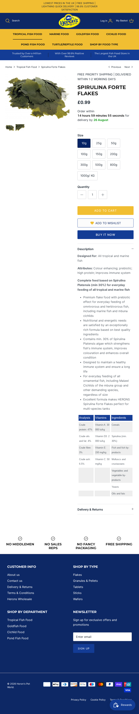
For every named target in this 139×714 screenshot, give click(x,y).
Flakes (77, 575)
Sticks (77, 593)
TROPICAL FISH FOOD (27, 34)
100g (84, 154)
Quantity (83, 187)
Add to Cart (105, 210)
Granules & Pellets (85, 581)
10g (84, 143)
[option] (37, 96)
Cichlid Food (15, 632)
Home (8, 66)
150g (99, 154)
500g (98, 164)
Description (85, 249)
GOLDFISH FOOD (87, 34)
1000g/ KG (87, 175)
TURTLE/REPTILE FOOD (67, 44)
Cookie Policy (98, 699)
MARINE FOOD (59, 34)
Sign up (84, 648)
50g (113, 143)
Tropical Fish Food (26, 66)
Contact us (14, 581)
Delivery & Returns (90, 509)
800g (113, 164)
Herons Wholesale (19, 599)
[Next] (66, 96)
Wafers (78, 599)
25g (99, 143)
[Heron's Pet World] (69, 21)
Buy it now (105, 234)
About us (13, 575)
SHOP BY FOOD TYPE (104, 44)
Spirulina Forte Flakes (53, 66)
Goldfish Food (16, 626)
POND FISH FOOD (33, 44)
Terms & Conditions (20, 593)
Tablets (78, 587)
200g (113, 154)
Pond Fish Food (17, 638)
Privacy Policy (78, 699)
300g (84, 164)
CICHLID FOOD (116, 34)
